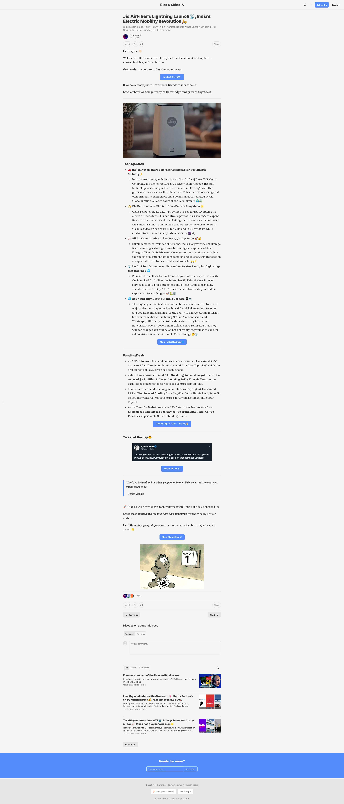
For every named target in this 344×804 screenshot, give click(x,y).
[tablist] (134, 634)
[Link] (119, 164)
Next (212, 614)
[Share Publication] (311, 5)
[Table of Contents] (3, 402)
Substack (159, 798)
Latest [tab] (133, 668)
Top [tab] (126, 668)
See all (128, 744)
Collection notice (190, 785)
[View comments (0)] (135, 44)
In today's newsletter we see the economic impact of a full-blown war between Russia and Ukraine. (159, 680)
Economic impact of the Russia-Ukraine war (151, 675)
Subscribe (322, 4)
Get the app (185, 791)
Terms (179, 785)
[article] (172, 682)
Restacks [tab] (141, 634)
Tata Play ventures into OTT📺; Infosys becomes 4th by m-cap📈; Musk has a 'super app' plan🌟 (158, 722)
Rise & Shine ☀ (135, 35)
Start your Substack (165, 791)
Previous (133, 614)
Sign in (335, 4)
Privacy (171, 785)
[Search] (305, 5)
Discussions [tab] (144, 668)
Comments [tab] (129, 634)
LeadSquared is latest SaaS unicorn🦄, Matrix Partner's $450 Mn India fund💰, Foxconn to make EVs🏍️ (158, 698)
